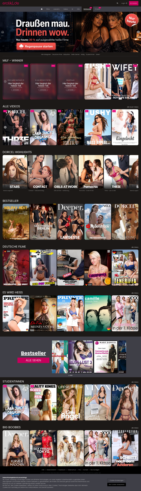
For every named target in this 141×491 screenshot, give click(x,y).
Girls (78, 9)
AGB (43, 470)
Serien (98, 54)
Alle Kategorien (46, 54)
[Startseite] (41, 9)
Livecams (56, 9)
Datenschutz (72, 470)
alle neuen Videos (132, 107)
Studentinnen (90, 54)
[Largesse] (114, 356)
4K (72, 9)
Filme (48, 9)
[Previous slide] (2, 32)
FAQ (79, 470)
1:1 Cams (97, 8)
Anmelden (133, 3)
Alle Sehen (33, 360)
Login (123, 3)
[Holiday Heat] (64, 356)
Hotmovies (87, 8)
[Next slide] (138, 32)
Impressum (61, 470)
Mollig (83, 54)
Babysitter (66, 54)
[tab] (68, 375)
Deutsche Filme (57, 54)
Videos (65, 9)
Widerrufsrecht (51, 470)
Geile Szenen (75, 54)
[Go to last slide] (5, 127)
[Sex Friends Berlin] (89, 356)
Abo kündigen (94, 470)
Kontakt (85, 470)
